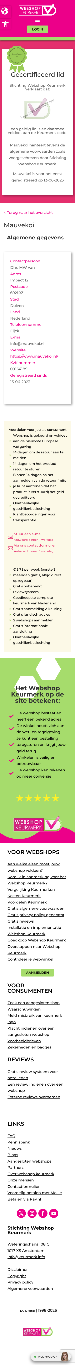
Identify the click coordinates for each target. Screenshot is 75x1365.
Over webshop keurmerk (31, 1174)
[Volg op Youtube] (53, 1213)
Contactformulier (24, 1186)
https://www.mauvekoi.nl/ (34, 356)
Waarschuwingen (24, 1009)
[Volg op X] (21, 1213)
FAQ (11, 1136)
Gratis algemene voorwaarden (36, 908)
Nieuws (15, 1148)
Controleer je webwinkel (30, 959)
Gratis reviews (21, 921)
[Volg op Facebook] (43, 1213)
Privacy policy (20, 1282)
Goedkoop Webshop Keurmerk (37, 940)
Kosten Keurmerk (24, 896)
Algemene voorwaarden (30, 1288)
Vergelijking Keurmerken (31, 889)
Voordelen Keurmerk (27, 902)
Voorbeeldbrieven (24, 1041)
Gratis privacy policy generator (36, 915)
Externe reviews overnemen (34, 1097)
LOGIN (37, 29)
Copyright (17, 1276)
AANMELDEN (37, 973)
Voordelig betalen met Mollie (35, 1193)
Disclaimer (18, 1269)
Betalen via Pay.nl (24, 1199)
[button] (5, 24)
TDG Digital (26, 1310)
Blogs (13, 1155)
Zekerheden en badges (29, 1047)
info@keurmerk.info (26, 1257)
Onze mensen (21, 1180)
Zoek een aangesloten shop (34, 1003)
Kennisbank (19, 1142)
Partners (16, 1167)
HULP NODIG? (47, 1356)
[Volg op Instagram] (32, 1213)
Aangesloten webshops (29, 1161)
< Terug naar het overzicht (28, 212)
